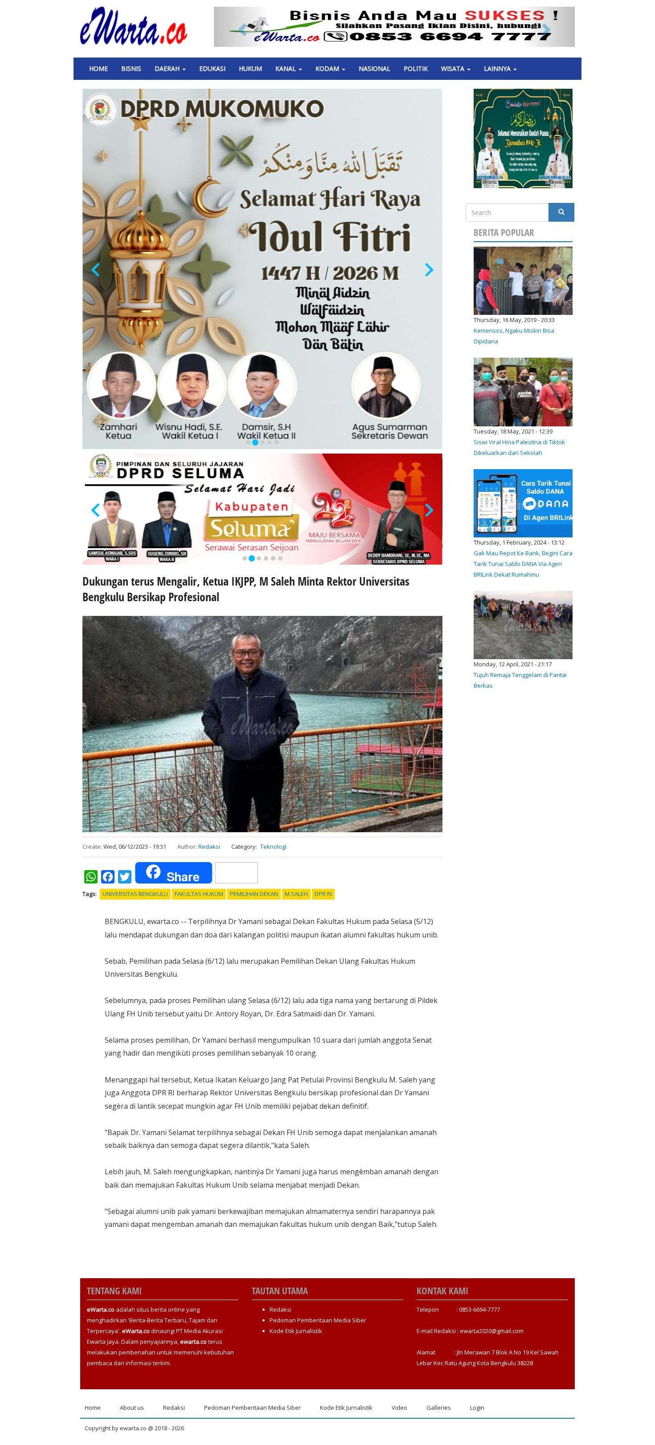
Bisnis (131, 68)
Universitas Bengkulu (135, 894)
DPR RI (323, 894)
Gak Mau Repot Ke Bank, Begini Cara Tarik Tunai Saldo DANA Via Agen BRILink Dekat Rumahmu (523, 563)
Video (399, 1408)
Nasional (374, 68)
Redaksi (209, 846)
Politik (416, 68)
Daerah (168, 68)
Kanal (286, 68)
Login (477, 1408)
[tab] (248, 442)
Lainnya (498, 68)
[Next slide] (428, 270)
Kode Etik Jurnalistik (296, 1331)
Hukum (250, 68)
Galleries (438, 1408)
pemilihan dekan (254, 894)
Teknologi (273, 846)
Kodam (328, 68)
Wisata (453, 68)
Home (98, 68)
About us (132, 1408)
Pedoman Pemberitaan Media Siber (318, 1320)
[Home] (137, 26)
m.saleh (296, 894)
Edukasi (212, 68)
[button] (241, 27)
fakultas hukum (199, 894)
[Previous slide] (96, 270)
